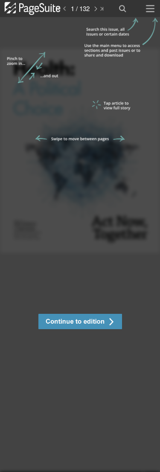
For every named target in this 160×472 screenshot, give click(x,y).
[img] (80, 244)
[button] (80, 322)
